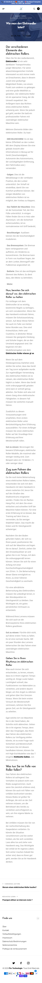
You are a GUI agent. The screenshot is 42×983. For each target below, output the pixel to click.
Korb (38, 8)
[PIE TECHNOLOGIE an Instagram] (28, 963)
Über (4, 926)
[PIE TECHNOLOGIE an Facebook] (21, 963)
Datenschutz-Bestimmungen (14, 941)
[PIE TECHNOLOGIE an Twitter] (13, 963)
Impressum (7, 938)
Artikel (24, 16)
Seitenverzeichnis (9, 945)
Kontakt (5, 930)
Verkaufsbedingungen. (11, 934)
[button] (35, 971)
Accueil (17, 16)
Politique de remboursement (14, 949)
